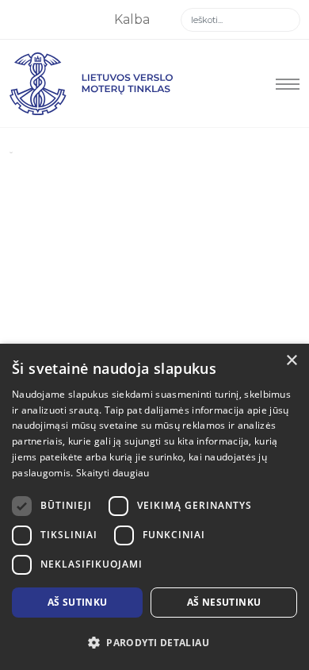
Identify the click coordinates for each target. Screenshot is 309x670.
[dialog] (154, 507)
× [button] (291, 361)
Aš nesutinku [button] (224, 602)
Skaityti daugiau (113, 472)
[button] (154, 643)
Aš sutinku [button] (78, 602)
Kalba (133, 19)
